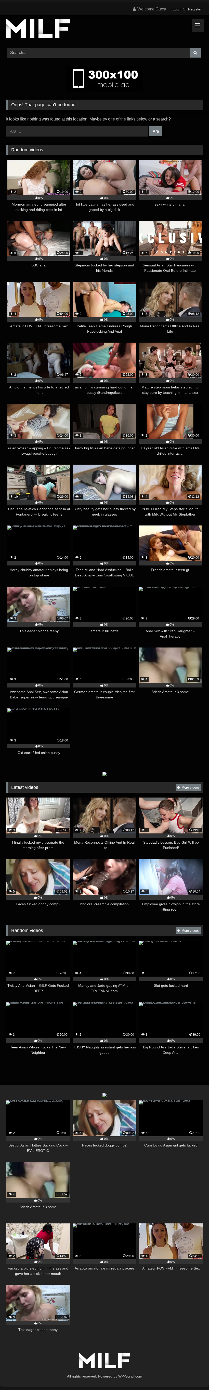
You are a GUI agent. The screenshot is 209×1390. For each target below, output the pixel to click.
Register (195, 9)
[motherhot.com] (104, 29)
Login (177, 9)
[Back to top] (193, 1375)
